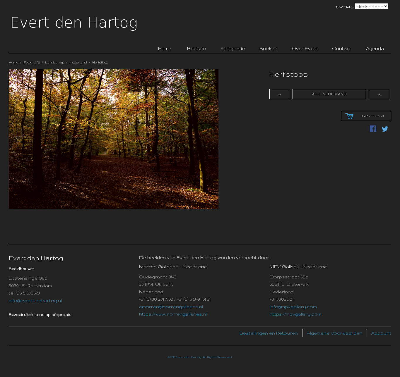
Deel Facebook (373, 129)
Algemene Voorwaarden (334, 332)
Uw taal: (345, 7)
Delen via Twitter (385, 129)
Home (13, 62)
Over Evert (304, 48)
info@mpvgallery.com (293, 306)
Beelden (196, 48)
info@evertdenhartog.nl (35, 300)
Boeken (268, 48)
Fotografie (233, 48)
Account (381, 332)
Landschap (54, 62)
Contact (341, 48)
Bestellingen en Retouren (269, 332)
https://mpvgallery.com (296, 313)
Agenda (375, 48)
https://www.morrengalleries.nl (173, 313)
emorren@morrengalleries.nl (171, 306)
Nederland (78, 62)
